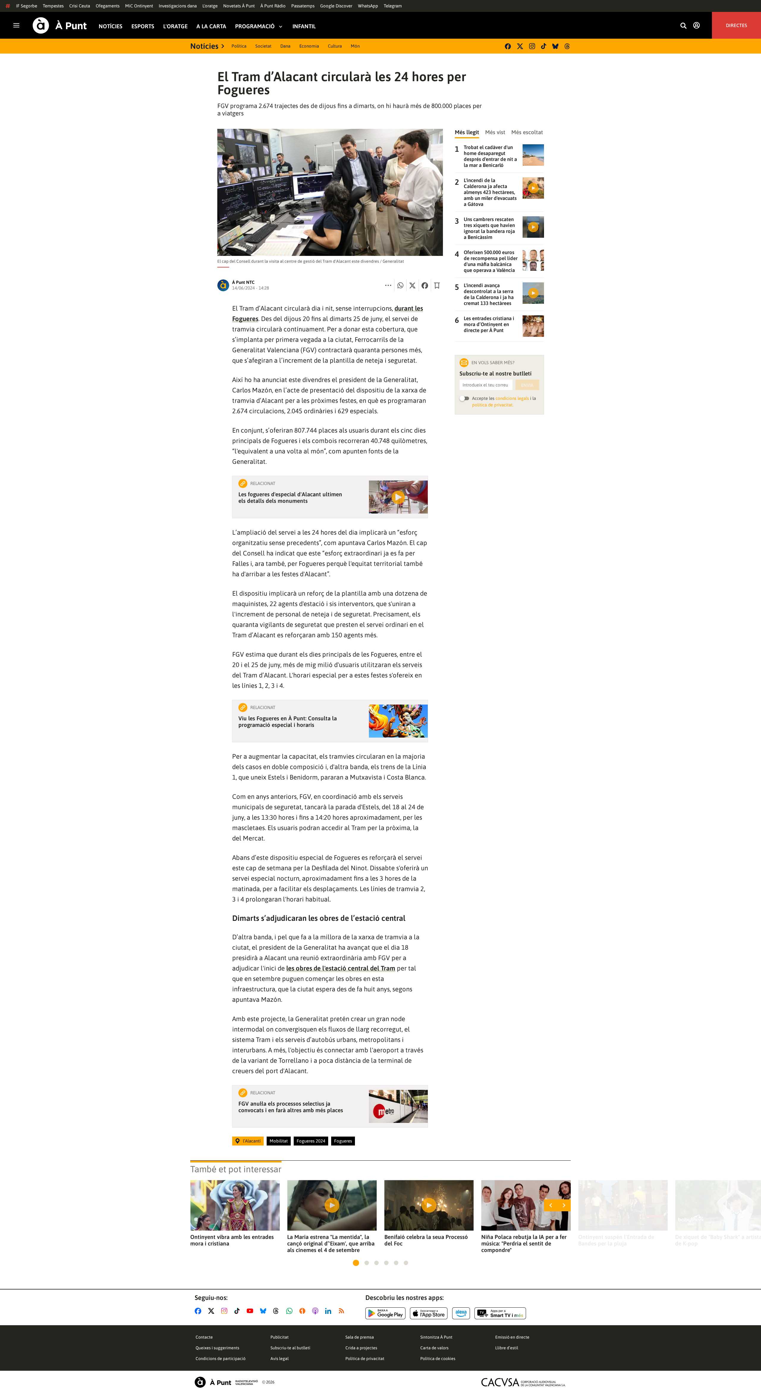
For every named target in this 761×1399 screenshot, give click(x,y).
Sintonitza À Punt (436, 1337)
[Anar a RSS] (343, 1311)
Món (355, 45)
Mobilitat (279, 1140)
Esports (142, 26)
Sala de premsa (359, 1337)
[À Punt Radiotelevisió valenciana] (226, 1382)
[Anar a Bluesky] (264, 1311)
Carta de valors (434, 1347)
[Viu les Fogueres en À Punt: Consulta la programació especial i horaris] (398, 721)
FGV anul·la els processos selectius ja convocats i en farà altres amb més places (290, 1106)
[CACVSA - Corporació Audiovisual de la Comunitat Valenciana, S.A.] (523, 1382)
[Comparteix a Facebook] (425, 285)
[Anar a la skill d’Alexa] (461, 1313)
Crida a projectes (361, 1347)
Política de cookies (437, 1358)
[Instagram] (532, 46)
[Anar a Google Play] (385, 1313)
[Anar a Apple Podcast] (316, 1311)
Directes (736, 25)
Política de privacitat (364, 1358)
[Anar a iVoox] (303, 1311)
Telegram (393, 5)
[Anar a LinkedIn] (329, 1311)
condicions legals (512, 398)
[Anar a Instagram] (225, 1311)
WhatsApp (368, 5)
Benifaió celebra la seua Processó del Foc (426, 1240)
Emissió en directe (512, 1337)
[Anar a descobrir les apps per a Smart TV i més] (500, 1313)
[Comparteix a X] (413, 285)
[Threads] (568, 46)
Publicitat (280, 1337)
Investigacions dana (178, 5)
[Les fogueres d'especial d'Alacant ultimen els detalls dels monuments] (398, 497)
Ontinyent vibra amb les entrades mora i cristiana (232, 1240)
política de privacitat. (492, 404)
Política (239, 45)
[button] (356, 1263)
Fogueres (343, 1140)
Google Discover (336, 5)
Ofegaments (108, 5)
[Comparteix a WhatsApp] (400, 285)
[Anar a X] (212, 1311)
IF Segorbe (26, 5)
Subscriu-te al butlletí (290, 1347)
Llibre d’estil (506, 1347)
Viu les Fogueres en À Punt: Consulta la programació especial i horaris (287, 721)
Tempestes (53, 5)
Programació (255, 26)
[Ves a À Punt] (60, 25)
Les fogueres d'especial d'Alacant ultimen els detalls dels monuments (290, 497)
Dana (285, 45)
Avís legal (280, 1358)
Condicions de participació (221, 1358)
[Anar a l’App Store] (429, 1313)
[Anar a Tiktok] (238, 1311)
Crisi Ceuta (79, 5)
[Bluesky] (555, 46)
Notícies (110, 26)
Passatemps (303, 5)
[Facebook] (508, 46)
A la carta (211, 26)
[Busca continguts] (683, 26)
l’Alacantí (252, 1140)
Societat (263, 45)
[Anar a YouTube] (251, 1311)
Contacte (204, 1337)
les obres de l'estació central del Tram (340, 968)
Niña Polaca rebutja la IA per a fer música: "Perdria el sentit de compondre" (524, 1243)
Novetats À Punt (239, 5)
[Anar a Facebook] (199, 1311)
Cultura (335, 45)
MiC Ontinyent (139, 5)
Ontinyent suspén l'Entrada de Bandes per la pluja (616, 1240)
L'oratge (210, 5)
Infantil (304, 26)
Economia (309, 45)
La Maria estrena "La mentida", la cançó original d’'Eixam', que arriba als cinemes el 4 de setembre (331, 1243)
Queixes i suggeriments (217, 1347)
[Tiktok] (543, 46)
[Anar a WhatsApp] (290, 1311)
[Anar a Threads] (277, 1311)
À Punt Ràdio (273, 5)
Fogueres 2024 (311, 1140)
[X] (520, 46)
